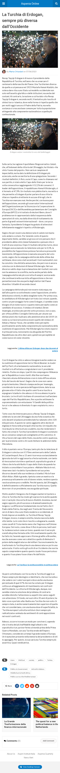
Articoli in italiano (37, 669)
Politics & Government (18, 669)
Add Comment (48, 741)
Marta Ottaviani (16, 71)
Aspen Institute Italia (26, 754)
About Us (11, 754)
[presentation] (53, 716)
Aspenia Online (30, 3)
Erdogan (13, 664)
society (31, 660)
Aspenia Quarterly (45, 754)
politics (40, 660)
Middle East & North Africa (20, 673)
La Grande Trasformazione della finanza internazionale (15, 724)
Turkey (49, 660)
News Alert (28, 758)
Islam (12, 660)
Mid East (21, 660)
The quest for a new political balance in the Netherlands (47, 724)
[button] (3, 3)
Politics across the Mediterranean (23, 677)
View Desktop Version (31, 767)
